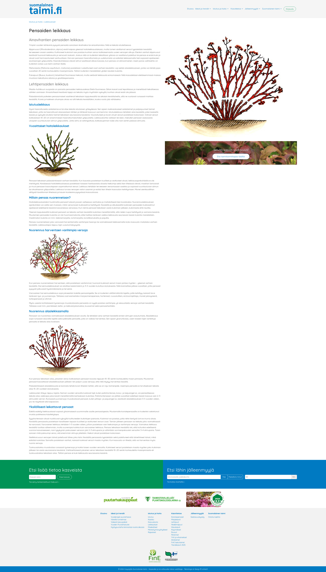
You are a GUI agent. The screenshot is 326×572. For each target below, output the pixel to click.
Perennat (175, 535)
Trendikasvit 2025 (178, 545)
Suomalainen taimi (271, 8)
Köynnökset (176, 530)
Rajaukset (152, 532)
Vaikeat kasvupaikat (119, 522)
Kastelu (151, 519)
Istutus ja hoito (220, 8)
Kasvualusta (153, 522)
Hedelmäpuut (176, 525)
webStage (178, 569)
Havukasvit (175, 527)
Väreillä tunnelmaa (118, 519)
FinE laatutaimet (178, 542)
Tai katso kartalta (175, 482)
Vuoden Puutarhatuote (120, 525)
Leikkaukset (50, 21)
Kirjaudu (290, 9)
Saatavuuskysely (197, 517)
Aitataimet (175, 540)
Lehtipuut (175, 522)
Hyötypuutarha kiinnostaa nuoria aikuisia (127, 527)
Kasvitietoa (236, 8)
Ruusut (174, 532)
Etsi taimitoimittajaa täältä (231, 156)
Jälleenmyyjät (251, 8)
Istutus (151, 517)
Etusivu (190, 8)
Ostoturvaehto (214, 517)
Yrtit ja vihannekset (179, 537)
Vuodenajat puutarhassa (121, 517)
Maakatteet (152, 527)
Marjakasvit (176, 519)
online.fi (205, 569)
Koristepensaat (177, 517)
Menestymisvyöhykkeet (157, 530)
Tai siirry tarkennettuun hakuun (43, 482)
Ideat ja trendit (202, 8)
